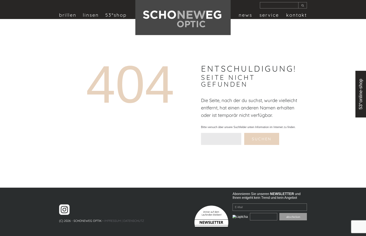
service (269, 15)
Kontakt (296, 15)
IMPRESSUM (112, 221)
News (245, 15)
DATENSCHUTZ (133, 221)
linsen (91, 15)
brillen (67, 15)
